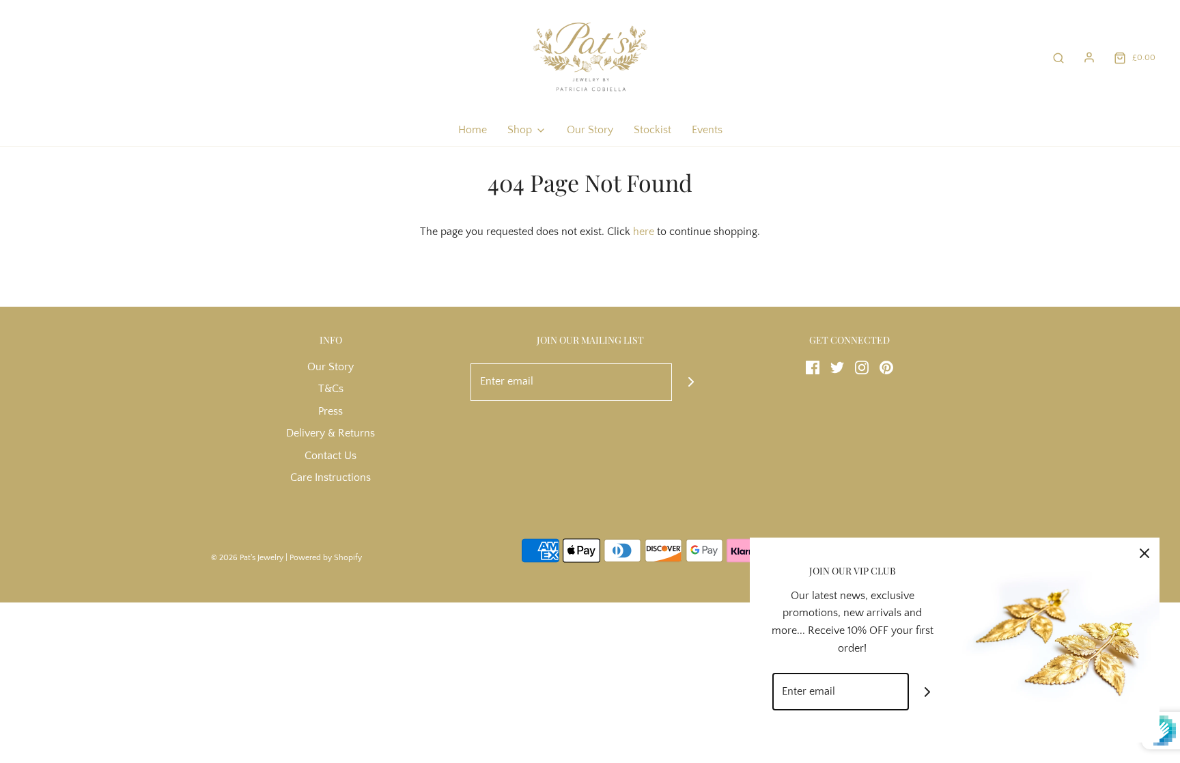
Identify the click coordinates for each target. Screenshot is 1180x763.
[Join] (691, 382)
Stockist (652, 130)
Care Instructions (330, 477)
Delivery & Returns (330, 433)
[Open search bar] (1058, 58)
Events (707, 130)
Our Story (590, 130)
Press (330, 411)
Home (472, 130)
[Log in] (1089, 57)
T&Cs (330, 389)
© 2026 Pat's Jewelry (247, 557)
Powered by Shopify (326, 557)
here (643, 231)
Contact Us (330, 455)
